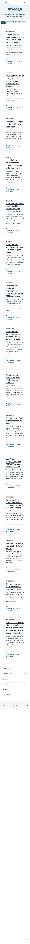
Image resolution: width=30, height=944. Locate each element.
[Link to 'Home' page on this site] (5, 2)
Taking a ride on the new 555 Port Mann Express (14, 546)
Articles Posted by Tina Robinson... (16, 23)
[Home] (3, 23)
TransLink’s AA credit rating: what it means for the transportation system (15, 81)
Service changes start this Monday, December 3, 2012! (14, 586)
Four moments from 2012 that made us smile (14, 421)
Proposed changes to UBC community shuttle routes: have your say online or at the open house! (15, 627)
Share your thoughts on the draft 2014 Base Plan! (15, 124)
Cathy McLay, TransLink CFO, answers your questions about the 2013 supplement (14, 291)
